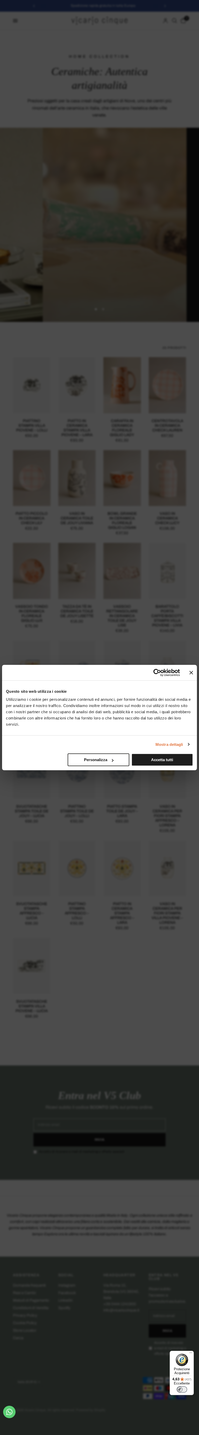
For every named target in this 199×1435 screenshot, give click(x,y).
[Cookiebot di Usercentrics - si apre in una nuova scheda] (157, 672)
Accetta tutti (162, 760)
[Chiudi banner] (191, 672)
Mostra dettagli (169, 744)
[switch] (182, 1389)
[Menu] (191, 1354)
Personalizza (95, 760)
